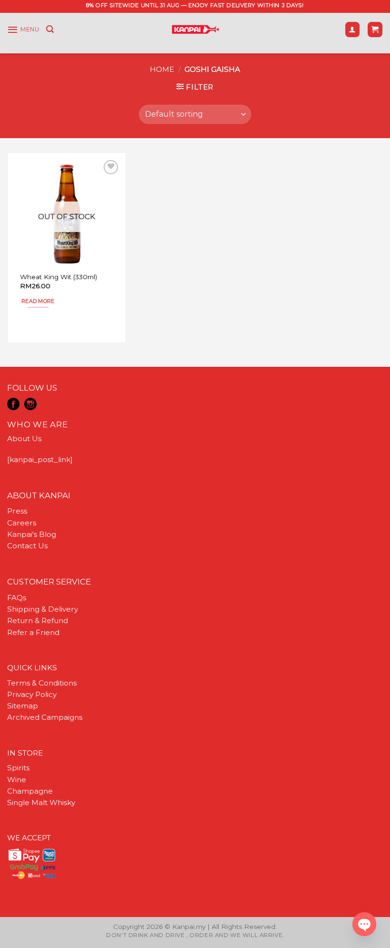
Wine (16, 779)
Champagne (30, 791)
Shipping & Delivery (42, 609)
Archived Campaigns (44, 717)
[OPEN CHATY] (364, 924)
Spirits (18, 767)
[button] (23, 29)
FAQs (16, 597)
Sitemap (22, 705)
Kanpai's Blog (31, 534)
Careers (21, 522)
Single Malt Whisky (41, 802)
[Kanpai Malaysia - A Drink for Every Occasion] (195, 29)
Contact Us (27, 545)
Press (17, 510)
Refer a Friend (33, 632)
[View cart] (375, 29)
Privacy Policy (32, 694)
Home (162, 69)
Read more (38, 301)
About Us (24, 438)
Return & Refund (37, 620)
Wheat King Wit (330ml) (58, 277)
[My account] (352, 29)
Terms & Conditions (42, 682)
